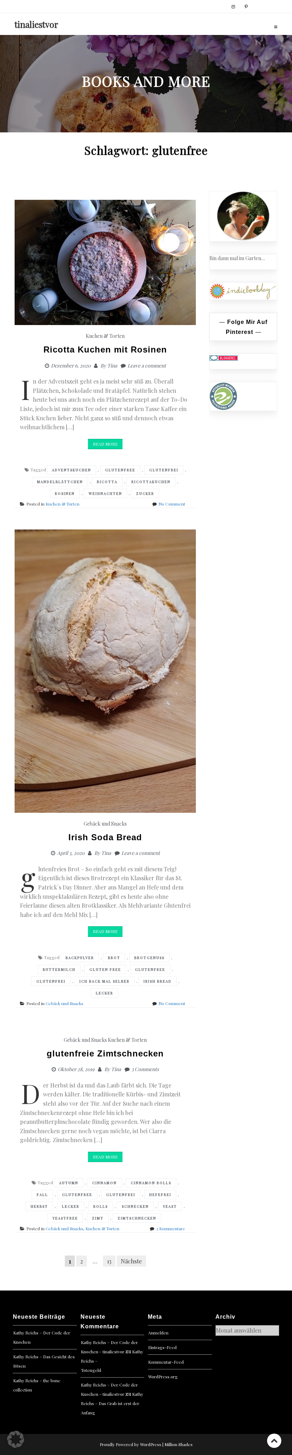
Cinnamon (104, 1182)
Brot (114, 957)
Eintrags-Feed (162, 1347)
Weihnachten (105, 493)
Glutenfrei (163, 469)
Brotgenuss (149, 957)
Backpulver (80, 957)
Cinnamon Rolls (151, 1182)
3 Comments (145, 1069)
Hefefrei (160, 1194)
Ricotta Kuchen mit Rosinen (105, 349)
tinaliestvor (36, 24)
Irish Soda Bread (105, 837)
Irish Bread (158, 981)
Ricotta (107, 481)
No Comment (171, 504)
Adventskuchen (71, 469)
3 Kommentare (170, 1228)
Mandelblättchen (60, 481)
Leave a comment (146, 365)
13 (109, 1261)
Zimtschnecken (137, 1218)
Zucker (145, 493)
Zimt (98, 1218)
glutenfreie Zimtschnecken (105, 1053)
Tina (112, 365)
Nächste (131, 1261)
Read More (105, 444)
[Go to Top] (274, 1440)
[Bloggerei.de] (223, 357)
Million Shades (179, 1444)
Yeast (170, 1206)
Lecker (104, 992)
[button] (15, 1439)
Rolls (100, 1206)
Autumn (68, 1182)
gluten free (105, 969)
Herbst (39, 1206)
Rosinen (65, 493)
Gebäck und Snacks (105, 823)
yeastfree (65, 1218)
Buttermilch (59, 969)
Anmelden (158, 1332)
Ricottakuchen (151, 481)
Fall (42, 1194)
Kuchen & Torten (105, 336)
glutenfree (120, 469)
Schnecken (135, 1206)
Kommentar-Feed (166, 1362)
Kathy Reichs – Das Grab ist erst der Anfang (112, 1403)
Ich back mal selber (104, 981)
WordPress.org (163, 1376)
